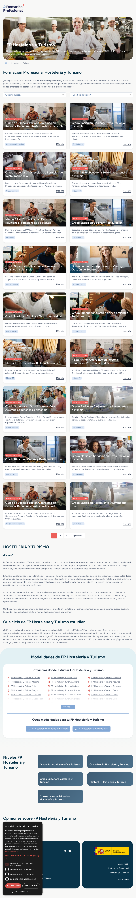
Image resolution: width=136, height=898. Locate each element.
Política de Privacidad (118, 868)
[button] (22, 857)
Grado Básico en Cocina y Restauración (97, 222)
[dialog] (22, 858)
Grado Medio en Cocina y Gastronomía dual (33, 316)
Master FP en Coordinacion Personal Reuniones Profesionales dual (95, 361)
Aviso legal (123, 864)
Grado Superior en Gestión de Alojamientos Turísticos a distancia (33, 267)
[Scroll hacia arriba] (129, 883)
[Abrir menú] (129, 8)
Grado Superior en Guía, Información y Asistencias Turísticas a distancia (30, 408)
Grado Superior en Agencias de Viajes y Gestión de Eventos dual (97, 267)
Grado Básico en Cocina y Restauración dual (33, 459)
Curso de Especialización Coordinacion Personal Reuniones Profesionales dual (30, 504)
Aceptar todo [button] (13, 886)
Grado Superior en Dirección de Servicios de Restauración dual (34, 174)
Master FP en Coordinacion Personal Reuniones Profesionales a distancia (28, 220)
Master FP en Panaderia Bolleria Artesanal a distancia (99, 174)
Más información (11, 852)
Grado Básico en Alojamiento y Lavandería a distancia (100, 408)
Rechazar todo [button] (31, 886)
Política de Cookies (119, 872)
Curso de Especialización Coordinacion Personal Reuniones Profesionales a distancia (34, 124)
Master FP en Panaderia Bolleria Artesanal (32, 363)
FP (6, 63)
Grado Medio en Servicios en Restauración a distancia (100, 457)
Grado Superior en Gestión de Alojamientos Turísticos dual (100, 314)
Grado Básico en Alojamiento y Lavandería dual (99, 504)
